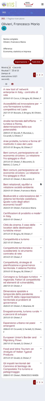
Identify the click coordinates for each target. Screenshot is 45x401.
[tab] (6, 84)
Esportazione (21, 62)
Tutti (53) (36, 62)
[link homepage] (8, 4)
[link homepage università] (28, 4)
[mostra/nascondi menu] (42, 4)
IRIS (3, 18)
